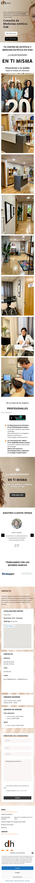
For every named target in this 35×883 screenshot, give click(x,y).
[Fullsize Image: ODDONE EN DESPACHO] (17, 336)
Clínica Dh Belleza (6, 412)
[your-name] (17, 740)
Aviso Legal (27, 880)
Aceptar (17, 868)
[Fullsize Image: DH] (17, 214)
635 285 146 (7, 662)
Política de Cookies (9, 880)
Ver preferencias (17, 877)
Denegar (17, 872)
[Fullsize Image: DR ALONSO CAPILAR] (17, 377)
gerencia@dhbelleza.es (10, 679)
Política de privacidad (19, 880)
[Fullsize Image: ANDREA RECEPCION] (17, 174)
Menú (32, 2)
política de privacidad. (21, 790)
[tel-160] (17, 754)
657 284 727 (7, 664)
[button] (32, 853)
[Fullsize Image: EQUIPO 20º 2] (17, 92)
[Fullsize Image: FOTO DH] (17, 255)
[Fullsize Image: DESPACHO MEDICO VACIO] (17, 296)
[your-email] (17, 748)
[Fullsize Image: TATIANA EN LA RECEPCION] (17, 133)
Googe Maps (7, 615)
